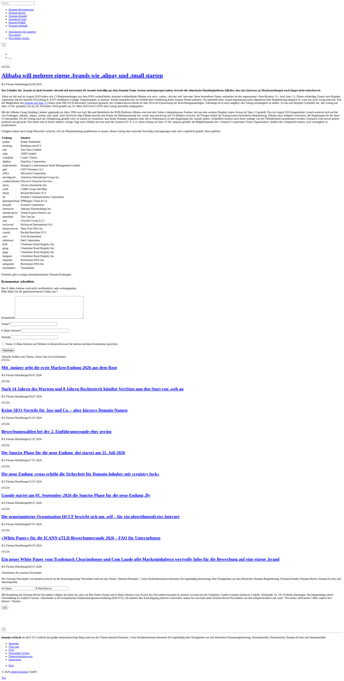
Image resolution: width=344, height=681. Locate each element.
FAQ (11, 649)
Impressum (15, 659)
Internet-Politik (17, 22)
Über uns (14, 646)
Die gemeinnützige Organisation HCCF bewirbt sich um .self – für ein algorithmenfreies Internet (90, 516)
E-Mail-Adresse (11, 330)
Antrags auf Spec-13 (36, 102)
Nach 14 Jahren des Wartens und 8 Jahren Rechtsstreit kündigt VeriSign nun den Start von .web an (92, 389)
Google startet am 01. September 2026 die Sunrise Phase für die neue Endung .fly (75, 495)
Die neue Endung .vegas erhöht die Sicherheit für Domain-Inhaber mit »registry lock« (80, 474)
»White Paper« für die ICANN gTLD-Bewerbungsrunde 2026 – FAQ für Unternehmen (80, 538)
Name (5, 323)
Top (3, 677)
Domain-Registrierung (21, 9)
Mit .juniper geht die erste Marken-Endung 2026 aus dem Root (59, 367)
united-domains (19, 671)
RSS (11, 665)
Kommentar (8, 317)
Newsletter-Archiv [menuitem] (19, 38)
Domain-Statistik (18, 25)
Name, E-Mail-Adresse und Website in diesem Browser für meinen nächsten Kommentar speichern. (62, 344)
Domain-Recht (17, 12)
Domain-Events (17, 19)
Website (5, 337)
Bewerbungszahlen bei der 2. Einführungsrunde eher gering (56, 431)
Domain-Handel (18, 16)
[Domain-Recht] (1, 48)
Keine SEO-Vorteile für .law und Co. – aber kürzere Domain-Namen (64, 410)
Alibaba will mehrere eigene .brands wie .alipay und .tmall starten (82, 75)
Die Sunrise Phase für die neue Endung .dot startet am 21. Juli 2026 (63, 452)
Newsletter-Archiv (19, 653)
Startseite (14, 643)
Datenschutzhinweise (21, 656)
